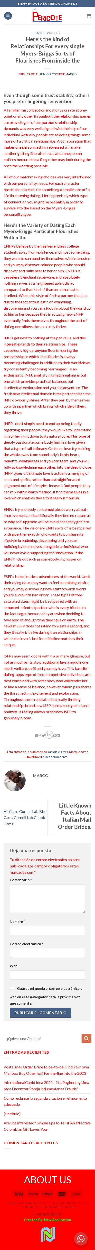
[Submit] (86, 1038)
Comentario (21, 880)
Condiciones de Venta (68, 1203)
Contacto (29, 1207)
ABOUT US (47, 1180)
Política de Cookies (58, 1207)
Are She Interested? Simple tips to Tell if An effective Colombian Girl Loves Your (47, 1126)
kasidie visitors (47, 32)
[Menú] (8, 16)
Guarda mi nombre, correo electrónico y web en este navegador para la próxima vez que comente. (46, 995)
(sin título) (12, 1113)
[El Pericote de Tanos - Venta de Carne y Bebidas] (47, 15)
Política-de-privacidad (26, 1203)
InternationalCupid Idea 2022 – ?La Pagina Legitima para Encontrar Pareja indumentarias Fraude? (46, 1085)
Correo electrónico (26, 944)
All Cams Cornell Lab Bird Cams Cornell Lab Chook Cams (25, 817)
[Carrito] (88, 15)
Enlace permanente (54, 757)
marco (71, 74)
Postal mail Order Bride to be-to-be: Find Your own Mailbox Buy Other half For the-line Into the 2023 (46, 1070)
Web (13, 966)
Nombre (17, 922)
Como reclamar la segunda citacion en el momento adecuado (45, 1101)
